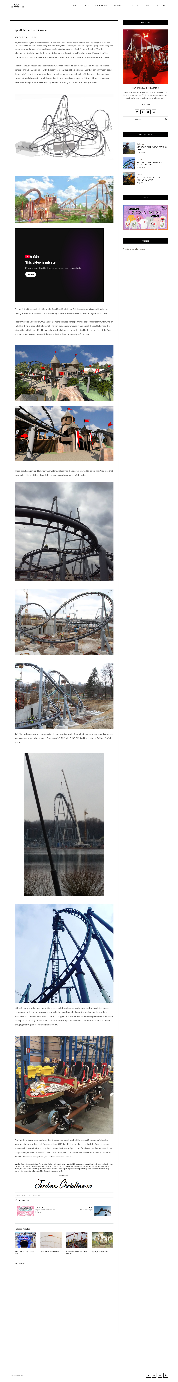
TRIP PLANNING (101, 5)
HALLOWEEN (132, 5)
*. (23, 1375)
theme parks (34, 1195)
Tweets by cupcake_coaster (134, 249)
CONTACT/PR (160, 5)
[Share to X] (19, 1200)
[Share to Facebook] (16, 1200)
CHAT (86, 5)
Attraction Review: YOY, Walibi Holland (150, 163)
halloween (141, 144)
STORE (146, 5)
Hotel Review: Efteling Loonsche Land (149, 179)
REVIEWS (118, 5)
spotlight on (22, 37)
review (139, 159)
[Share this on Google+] (24, 1200)
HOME (75, 5)
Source (64, 161)
